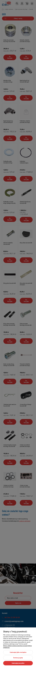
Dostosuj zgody (18, 658)
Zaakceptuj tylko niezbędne (18, 652)
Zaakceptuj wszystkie (18, 663)
